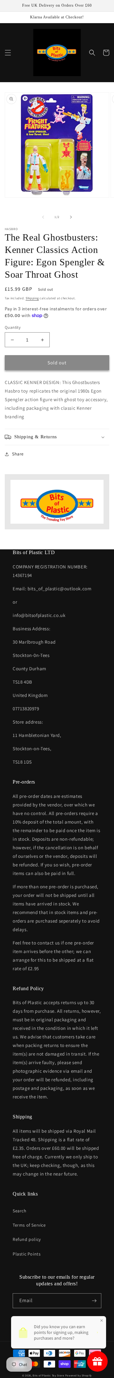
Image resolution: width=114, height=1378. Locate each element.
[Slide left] (43, 217)
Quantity (13, 327)
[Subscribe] (94, 1300)
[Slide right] (71, 217)
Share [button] (18, 454)
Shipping (32, 298)
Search (20, 1211)
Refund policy (27, 1239)
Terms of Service (29, 1225)
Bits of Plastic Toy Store (48, 1375)
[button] (8, 53)
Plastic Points (27, 1254)
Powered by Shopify (78, 1375)
